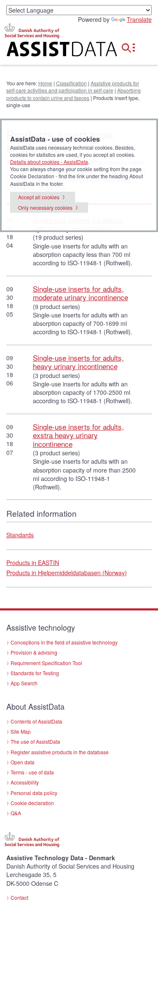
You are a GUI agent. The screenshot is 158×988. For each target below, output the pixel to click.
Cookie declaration (32, 802)
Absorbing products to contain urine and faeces (73, 94)
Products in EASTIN (32, 562)
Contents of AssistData (36, 721)
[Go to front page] (52, 51)
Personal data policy (34, 792)
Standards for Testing (35, 672)
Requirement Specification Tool (46, 662)
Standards (20, 535)
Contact (19, 897)
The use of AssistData (35, 741)
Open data (23, 762)
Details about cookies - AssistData (49, 161)
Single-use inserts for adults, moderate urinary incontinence (80, 292)
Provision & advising (34, 652)
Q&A (16, 812)
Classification (71, 83)
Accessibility (25, 782)
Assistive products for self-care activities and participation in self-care (72, 86)
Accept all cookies (38, 197)
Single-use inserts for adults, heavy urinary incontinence (78, 361)
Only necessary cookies (45, 207)
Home (45, 83)
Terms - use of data (32, 772)
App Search (24, 683)
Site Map (21, 731)
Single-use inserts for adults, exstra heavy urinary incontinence (78, 435)
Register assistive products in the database (60, 752)
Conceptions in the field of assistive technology (64, 642)
